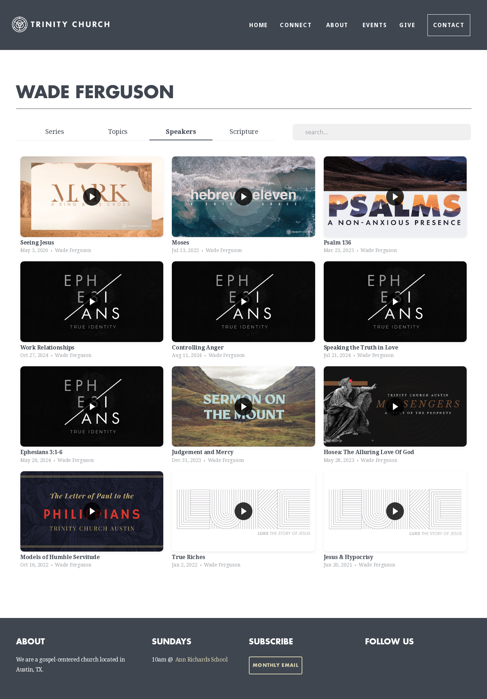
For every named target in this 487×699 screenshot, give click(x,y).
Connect (297, 25)
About (338, 25)
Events (375, 25)
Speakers (181, 131)
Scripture (244, 131)
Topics (118, 131)
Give (407, 25)
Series (54, 131)
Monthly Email (275, 665)
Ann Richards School (201, 660)
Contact (449, 25)
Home (258, 25)
